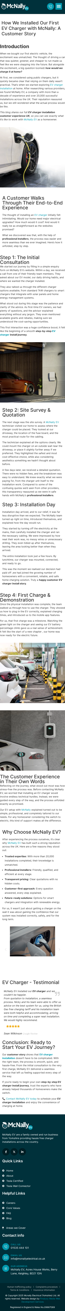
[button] (58, 6)
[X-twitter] (14, 1152)
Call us (16, 1244)
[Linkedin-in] (22, 1152)
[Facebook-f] (6, 1152)
